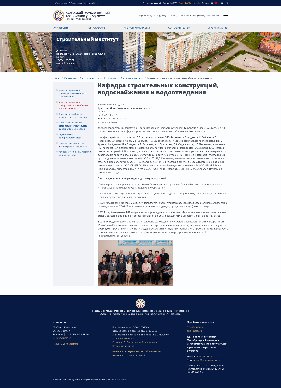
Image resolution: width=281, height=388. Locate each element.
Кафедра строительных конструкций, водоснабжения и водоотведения (73, 105)
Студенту (173, 15)
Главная (56, 78)
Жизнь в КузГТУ (218, 27)
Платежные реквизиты (124, 346)
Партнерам (213, 15)
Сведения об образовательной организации (134, 342)
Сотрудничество (179, 27)
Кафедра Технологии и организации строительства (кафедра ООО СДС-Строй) (73, 125)
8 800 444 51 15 (204, 356)
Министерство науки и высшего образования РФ (137, 351)
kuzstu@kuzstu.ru (62, 338)
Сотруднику (160, 15)
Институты (112, 78)
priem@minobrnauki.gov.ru (207, 360)
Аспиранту (185, 15)
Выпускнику (199, 15)
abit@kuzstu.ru (194, 330)
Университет (61, 27)
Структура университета (91, 78)
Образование (96, 27)
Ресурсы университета (65, 343)
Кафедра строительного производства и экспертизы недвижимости (73, 93)
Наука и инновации (137, 27)
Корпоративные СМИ (123, 338)
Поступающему (144, 15)
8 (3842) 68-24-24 (195, 327)
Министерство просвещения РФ (128, 355)
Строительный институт (132, 78)
